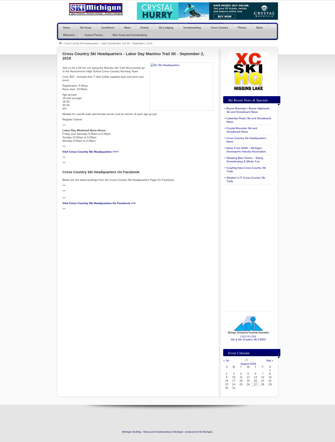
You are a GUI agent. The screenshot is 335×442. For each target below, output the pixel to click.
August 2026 (248, 363)
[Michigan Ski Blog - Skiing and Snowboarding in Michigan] (60, 43)
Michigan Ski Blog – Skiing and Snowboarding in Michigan (96, 9)
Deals (259, 27)
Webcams (69, 35)
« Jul (226, 360)
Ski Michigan (205, 432)
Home (66, 27)
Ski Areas (85, 27)
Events (145, 27)
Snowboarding (192, 27)
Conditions (107, 27)
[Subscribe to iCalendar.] (246, 360)
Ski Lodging (166, 27)
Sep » (269, 360)
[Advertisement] (248, 245)
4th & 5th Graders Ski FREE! (248, 338)
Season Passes (94, 35)
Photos (242, 27)
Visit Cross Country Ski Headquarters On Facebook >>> (99, 203)
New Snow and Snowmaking (130, 35)
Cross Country (219, 27)
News (127, 27)
